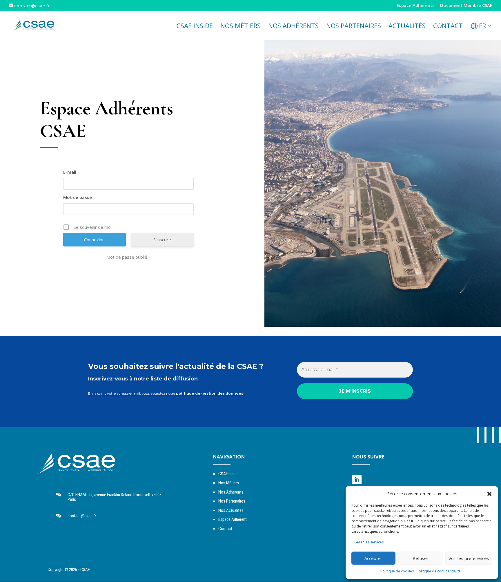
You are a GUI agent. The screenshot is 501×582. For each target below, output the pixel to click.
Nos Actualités (231, 510)
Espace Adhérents (416, 5)
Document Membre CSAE (466, 5)
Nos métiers (240, 26)
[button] (489, 494)
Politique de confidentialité (439, 571)
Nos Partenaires (231, 501)
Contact (448, 26)
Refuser (421, 558)
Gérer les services (369, 542)
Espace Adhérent (232, 519)
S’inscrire (162, 239)
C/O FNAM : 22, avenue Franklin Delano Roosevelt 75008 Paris (114, 497)
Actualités (407, 26)
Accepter (373, 558)
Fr (482, 26)
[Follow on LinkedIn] (357, 479)
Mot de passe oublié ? (128, 257)
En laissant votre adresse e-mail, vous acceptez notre (165, 393)
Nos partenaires (353, 26)
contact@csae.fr (82, 515)
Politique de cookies (397, 571)
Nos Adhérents (293, 26)
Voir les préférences (469, 558)
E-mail (69, 172)
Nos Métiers (228, 482)
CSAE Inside (195, 26)
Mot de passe (77, 197)
